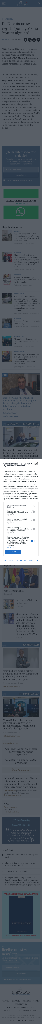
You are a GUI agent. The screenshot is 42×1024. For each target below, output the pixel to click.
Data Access (21, 560)
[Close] (37, 464)
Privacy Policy (34, 560)
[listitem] (21, 506)
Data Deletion (8, 560)
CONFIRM (12, 551)
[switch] (33, 512)
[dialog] (21, 512)
